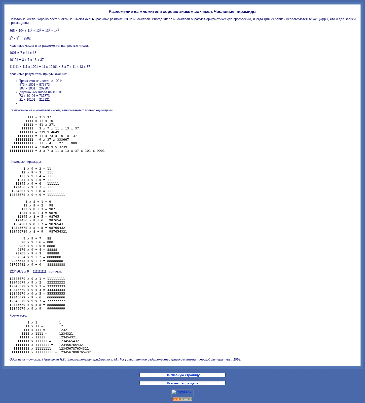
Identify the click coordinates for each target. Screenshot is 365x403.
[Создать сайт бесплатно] (182, 400)
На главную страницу (183, 375)
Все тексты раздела (182, 383)
